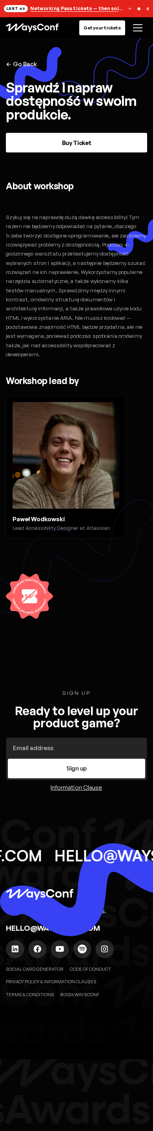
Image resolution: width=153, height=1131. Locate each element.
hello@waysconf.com (53, 928)
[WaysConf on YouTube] (60, 949)
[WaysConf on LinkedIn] (15, 949)
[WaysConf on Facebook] (37, 949)
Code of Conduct (90, 969)
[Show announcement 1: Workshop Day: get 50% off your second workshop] (129, 8)
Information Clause (76, 787)
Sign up (76, 768)
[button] (136, 28)
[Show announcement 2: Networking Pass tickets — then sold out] (138, 8)
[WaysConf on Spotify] (82, 949)
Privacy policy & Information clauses (51, 981)
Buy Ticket (76, 143)
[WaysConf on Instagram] (105, 949)
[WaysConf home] (32, 28)
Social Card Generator (35, 969)
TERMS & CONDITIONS (30, 994)
